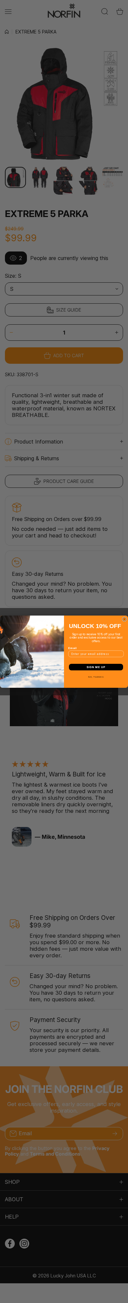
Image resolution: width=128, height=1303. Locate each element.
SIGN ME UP (96, 667)
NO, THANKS (96, 677)
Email (72, 647)
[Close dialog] (124, 619)
